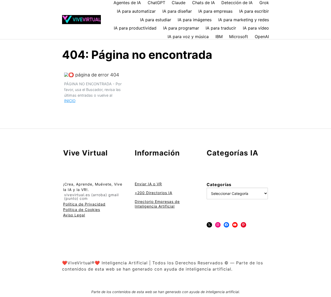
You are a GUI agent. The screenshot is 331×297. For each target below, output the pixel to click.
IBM (219, 36)
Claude (178, 2)
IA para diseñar (177, 11)
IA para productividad (135, 28)
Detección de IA (237, 2)
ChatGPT (156, 2)
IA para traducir (221, 28)
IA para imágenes (195, 19)
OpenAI (262, 36)
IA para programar (181, 28)
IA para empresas (215, 11)
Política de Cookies (81, 209)
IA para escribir (254, 11)
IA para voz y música (188, 36)
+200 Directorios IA (153, 192)
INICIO (70, 100)
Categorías (219, 184)
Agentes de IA (127, 2)
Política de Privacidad (84, 204)
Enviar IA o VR (148, 184)
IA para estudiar (155, 19)
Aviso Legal (74, 215)
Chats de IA (203, 2)
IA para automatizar (136, 11)
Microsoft (238, 36)
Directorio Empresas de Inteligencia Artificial (157, 203)
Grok (264, 2)
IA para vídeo (256, 28)
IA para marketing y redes (243, 19)
